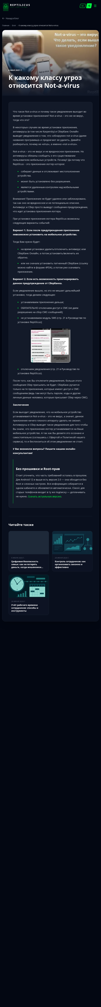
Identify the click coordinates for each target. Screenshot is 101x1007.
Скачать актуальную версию (44, 496)
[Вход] (89, 5)
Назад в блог (12, 18)
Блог (14, 25)
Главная (5, 25)
